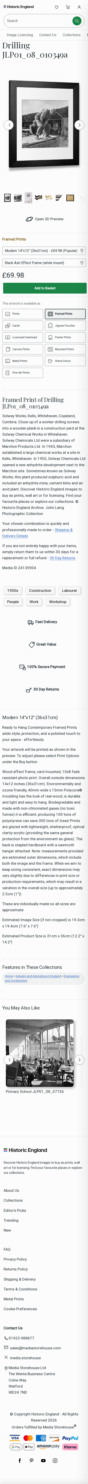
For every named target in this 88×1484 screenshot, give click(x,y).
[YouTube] (43, 1463)
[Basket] (68, 7)
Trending (11, 1220)
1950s (12, 590)
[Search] (76, 20)
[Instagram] (55, 1463)
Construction (40, 590)
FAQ (7, 1249)
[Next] (79, 125)
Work (34, 601)
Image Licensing (20, 35)
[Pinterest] (31, 1463)
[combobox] (38, 21)
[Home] (19, 7)
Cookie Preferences (20, 1309)
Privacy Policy (15, 1259)
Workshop (57, 601)
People (13, 601)
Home (9, 976)
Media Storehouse (58, 1427)
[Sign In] (79, 7)
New (7, 1230)
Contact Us (47, 35)
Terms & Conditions (20, 1289)
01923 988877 (21, 1338)
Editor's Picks (15, 1210)
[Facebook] (19, 1463)
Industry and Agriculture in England (38, 976)
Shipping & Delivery (20, 1279)
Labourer (69, 590)
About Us (11, 1190)
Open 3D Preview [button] (49, 219)
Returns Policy (16, 1269)
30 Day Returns (62, 558)
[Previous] (9, 125)
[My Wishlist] (56, 7)
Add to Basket (45, 288)
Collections (72, 35)
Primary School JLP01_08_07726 (35, 1091)
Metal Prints (14, 1299)
